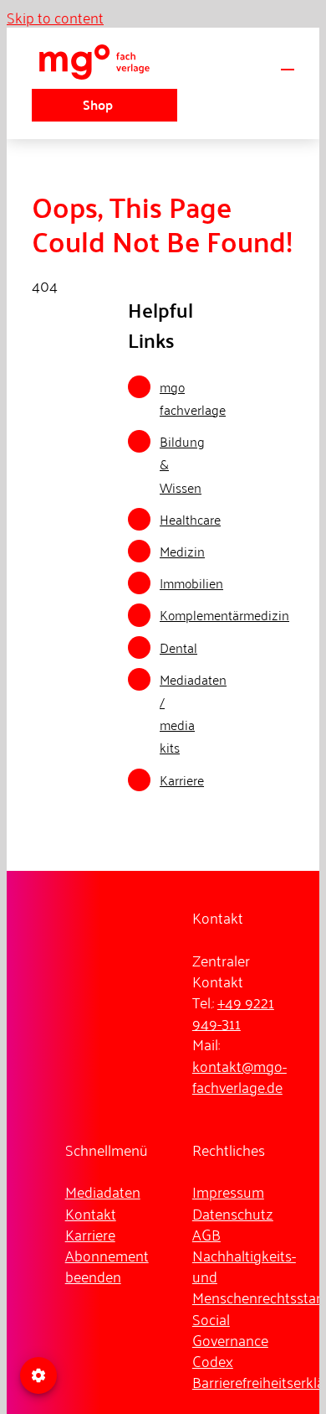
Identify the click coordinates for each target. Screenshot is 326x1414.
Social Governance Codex (230, 1339)
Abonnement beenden (107, 1265)
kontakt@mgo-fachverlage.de (239, 1076)
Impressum (228, 1191)
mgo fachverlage (193, 398)
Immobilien (191, 582)
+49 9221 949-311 (233, 1012)
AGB (206, 1233)
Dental (178, 647)
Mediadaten (102, 1191)
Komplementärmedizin (224, 614)
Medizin (182, 550)
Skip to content (55, 16)
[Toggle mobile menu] (287, 61)
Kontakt (90, 1212)
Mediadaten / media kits (193, 713)
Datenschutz (232, 1212)
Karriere (182, 779)
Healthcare (190, 519)
